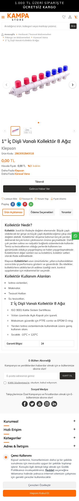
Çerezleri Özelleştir (39, 485)
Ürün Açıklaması (13, 212)
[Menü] (3, 17)
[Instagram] (47, 404)
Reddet (49, 470)
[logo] (18, 17)
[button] (38, 122)
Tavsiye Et (27, 198)
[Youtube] (39, 404)
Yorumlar (66, 212)
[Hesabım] (70, 17)
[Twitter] (32, 404)
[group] (39, 83)
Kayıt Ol (67, 375)
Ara (73, 26)
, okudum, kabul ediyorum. (32, 382)
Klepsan (8, 148)
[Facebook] (25, 404)
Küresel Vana (40, 37)
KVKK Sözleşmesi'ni (18, 382)
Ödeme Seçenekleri (42, 212)
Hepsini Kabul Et (39, 493)
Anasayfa (9, 34)
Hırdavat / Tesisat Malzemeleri (34, 34)
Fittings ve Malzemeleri (17, 37)
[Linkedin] (54, 404)
